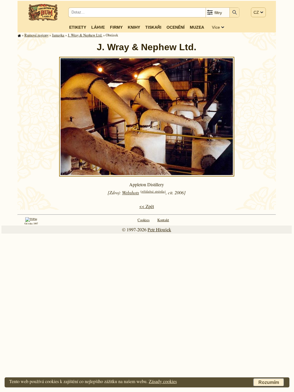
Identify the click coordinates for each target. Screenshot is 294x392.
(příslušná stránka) (153, 191)
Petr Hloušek (159, 229)
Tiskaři (153, 27)
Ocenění (176, 27)
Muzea (197, 27)
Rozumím (268, 382)
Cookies (144, 219)
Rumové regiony (36, 35)
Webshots (130, 192)
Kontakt (163, 219)
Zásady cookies (163, 381)
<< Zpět (146, 206)
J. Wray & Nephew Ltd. (85, 35)
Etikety (77, 27)
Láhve (98, 27)
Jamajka (58, 35)
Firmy (116, 27)
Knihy (134, 27)
